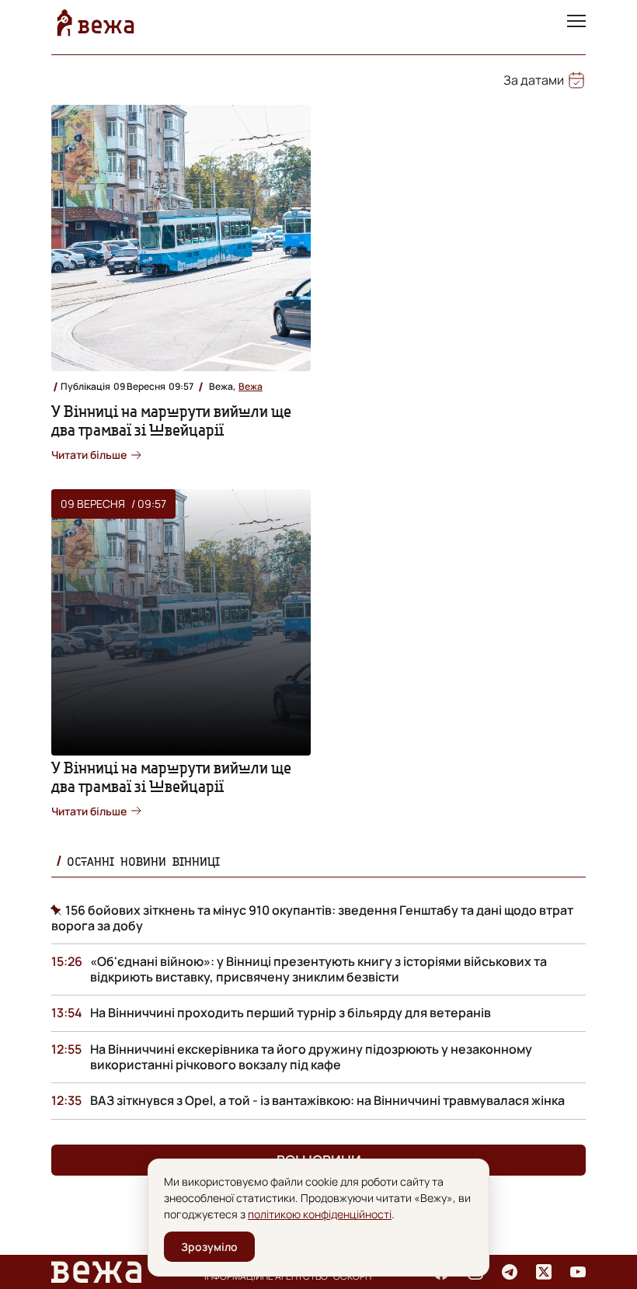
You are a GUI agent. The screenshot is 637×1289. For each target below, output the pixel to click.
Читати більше (89, 454)
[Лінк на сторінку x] (544, 1272)
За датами (533, 80)
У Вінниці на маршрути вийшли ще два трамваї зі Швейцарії (171, 420)
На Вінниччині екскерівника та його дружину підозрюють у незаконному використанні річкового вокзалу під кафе (311, 1057)
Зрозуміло (209, 1246)
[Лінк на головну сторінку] (95, 22)
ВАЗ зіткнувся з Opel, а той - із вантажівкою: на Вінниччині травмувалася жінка (327, 1100)
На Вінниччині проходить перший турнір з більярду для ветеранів (290, 1012)
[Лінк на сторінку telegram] (509, 1272)
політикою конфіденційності (320, 1214)
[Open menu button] (576, 22)
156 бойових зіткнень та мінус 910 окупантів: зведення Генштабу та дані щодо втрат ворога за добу (312, 917)
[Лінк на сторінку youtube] (578, 1272)
